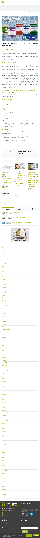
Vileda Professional (6, 347)
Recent (19, 209)
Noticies (3, 311)
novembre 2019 (5, 494)
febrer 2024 (4, 383)
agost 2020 (4, 486)
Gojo (3, 276)
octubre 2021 (4, 449)
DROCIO (3, 266)
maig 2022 (4, 431)
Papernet (4, 316)
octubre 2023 (4, 386)
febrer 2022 (4, 439)
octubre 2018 (4, 497)
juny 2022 (4, 428)
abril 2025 (4, 357)
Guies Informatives (6, 292)
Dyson (3, 268)
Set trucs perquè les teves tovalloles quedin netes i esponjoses (18, 217)
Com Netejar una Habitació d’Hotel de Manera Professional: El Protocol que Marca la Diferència (33, 180)
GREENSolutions (5, 282)
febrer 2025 (4, 362)
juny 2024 (4, 376)
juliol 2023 (4, 394)
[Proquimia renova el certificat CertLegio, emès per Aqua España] (3, 222)
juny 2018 (4, 499)
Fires (3, 271)
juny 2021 (4, 460)
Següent (36, 11)
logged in (8, 195)
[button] (2, 176)
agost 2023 (4, 391)
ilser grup (18, 145)
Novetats (4, 313)
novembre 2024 (5, 370)
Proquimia (4, 326)
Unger (3, 345)
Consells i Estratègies (6, 255)
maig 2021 (4, 462)
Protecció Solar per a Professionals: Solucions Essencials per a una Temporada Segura (20, 178)
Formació (4, 274)
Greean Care (4, 279)
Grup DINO (4, 284)
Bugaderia (4, 250)
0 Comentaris (26, 145)
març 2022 (4, 436)
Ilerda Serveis (4, 297)
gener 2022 (4, 441)
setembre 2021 (5, 452)
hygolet (3, 295)
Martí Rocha (4, 145)
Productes (21, 145)
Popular (8, 209)
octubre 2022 (4, 418)
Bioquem (4, 247)
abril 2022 (4, 434)
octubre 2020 (4, 481)
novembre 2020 (5, 478)
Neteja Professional (6, 305)
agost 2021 (4, 455)
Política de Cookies (7, 525)
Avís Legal (5, 523)
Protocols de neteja (6, 329)
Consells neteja (5, 258)
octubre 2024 (4, 373)
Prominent (4, 324)
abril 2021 (4, 465)
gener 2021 (4, 473)
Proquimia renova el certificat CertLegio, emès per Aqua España (18, 222)
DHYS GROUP (5, 261)
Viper (3, 350)
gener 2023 (4, 410)
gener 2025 (4, 365)
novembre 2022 (5, 415)
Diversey (15, 145)
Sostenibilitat (4, 337)
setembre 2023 (5, 389)
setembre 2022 (5, 420)
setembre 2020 (5, 484)
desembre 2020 (5, 476)
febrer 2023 (4, 407)
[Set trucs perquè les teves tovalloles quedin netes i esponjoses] (3, 217)
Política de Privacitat (8, 527)
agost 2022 (4, 423)
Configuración (9, 536)
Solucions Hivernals (6, 334)
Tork (3, 340)
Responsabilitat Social (6, 332)
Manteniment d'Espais (6, 303)
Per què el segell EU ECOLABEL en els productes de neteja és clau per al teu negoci (7, 179)
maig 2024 (4, 378)
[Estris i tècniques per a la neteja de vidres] (3, 212)
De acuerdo (29, 535)
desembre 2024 (5, 368)
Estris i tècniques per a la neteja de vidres (14, 212)
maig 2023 (4, 399)
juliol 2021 (4, 457)
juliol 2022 (4, 426)
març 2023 (4, 405)
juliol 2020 (4, 489)
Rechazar (36, 535)
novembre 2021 (5, 447)
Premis (3, 318)
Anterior (31, 11)
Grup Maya (4, 287)
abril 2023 (4, 402)
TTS (3, 342)
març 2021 (4, 468)
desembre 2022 (5, 412)
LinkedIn (4, 515)
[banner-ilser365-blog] (20, 228)
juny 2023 (4, 397)
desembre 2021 (5, 444)
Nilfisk (3, 308)
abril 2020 (4, 491)
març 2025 (4, 360)
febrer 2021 (4, 470)
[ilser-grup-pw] (9, 502)
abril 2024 (4, 381)
